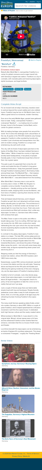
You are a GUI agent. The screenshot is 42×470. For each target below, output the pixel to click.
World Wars (19, 89)
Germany (28, 89)
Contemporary (8, 89)
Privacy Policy (17, 456)
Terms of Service (33, 454)
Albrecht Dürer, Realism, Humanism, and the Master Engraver (21, 389)
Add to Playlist (36, 60)
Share (14, 64)
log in (38, 2)
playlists (32, 2)
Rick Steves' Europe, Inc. (17, 454)
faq (27, 2)
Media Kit (26, 456)
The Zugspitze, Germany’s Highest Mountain (18, 414)
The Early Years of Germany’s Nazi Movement (18, 439)
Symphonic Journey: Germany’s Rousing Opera (19, 364)
